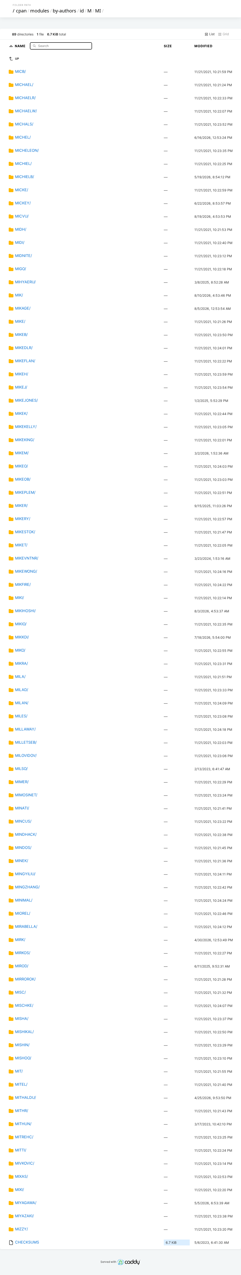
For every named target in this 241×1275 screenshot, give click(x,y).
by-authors (64, 11)
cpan (21, 11)
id (82, 11)
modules (39, 11)
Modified (203, 46)
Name (21, 46)
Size (168, 46)
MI (98, 11)
